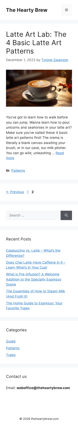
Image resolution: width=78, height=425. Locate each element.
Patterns (18, 171)
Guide (11, 341)
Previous (15, 192)
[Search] (66, 215)
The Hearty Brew (26, 10)
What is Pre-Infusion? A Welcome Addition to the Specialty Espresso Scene (33, 279)
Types (11, 355)
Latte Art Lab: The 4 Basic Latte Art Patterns (36, 42)
